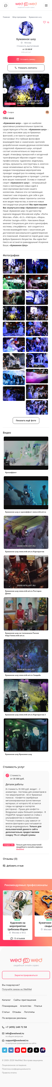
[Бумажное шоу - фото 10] (37, 329)
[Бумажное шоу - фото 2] (14, 266)
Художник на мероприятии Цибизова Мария (18, 926)
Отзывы (16, 1012)
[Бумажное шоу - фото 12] (37, 344)
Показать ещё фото (26, 420)
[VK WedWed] (11, 1050)
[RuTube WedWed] (42, 1050)
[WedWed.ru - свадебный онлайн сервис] (26, 4)
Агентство (25, 1006)
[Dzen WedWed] (36, 1050)
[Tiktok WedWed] (30, 1050)
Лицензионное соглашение (14, 1065)
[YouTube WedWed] (23, 1050)
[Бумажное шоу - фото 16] (37, 376)
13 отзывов (19, 938)
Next (48, 91)
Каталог (6, 1000)
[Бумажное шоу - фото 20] (37, 407)
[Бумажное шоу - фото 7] (37, 297)
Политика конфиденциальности (16, 1069)
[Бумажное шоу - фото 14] (37, 360)
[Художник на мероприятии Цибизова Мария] (17, 902)
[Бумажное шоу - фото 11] (14, 329)
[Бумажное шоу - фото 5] (37, 282)
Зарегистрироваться (26, 975)
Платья (38, 1006)
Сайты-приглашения (25, 1000)
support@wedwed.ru (16, 1040)
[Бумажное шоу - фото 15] (14, 361)
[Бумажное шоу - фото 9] (14, 313)
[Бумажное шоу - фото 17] (14, 378)
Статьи (6, 1012)
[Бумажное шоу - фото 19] (14, 393)
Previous (4, 91)
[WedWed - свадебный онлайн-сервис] (26, 963)
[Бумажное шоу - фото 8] (37, 313)
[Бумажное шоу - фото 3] (37, 266)
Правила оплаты (9, 1072)
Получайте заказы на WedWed (17, 989)
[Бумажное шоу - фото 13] (14, 344)
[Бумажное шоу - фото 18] (37, 391)
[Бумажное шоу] (26, 90)
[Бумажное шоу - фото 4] (14, 282)
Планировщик (9, 1006)
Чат (6, 5)
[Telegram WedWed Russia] (4, 1050)
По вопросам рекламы (14, 1018)
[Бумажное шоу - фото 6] (14, 297)
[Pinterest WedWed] (17, 1050)
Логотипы (29, 1012)
